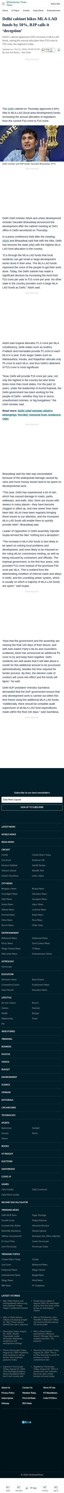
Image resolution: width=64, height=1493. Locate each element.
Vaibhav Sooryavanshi (11, 1236)
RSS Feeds (27, 1403)
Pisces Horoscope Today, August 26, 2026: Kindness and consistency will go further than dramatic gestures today (15, 1355)
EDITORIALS (7, 1100)
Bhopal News (38, 889)
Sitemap (5, 1403)
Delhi (11, 108)
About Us (5, 1388)
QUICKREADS (8, 1169)
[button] (3, 4)
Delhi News (6, 899)
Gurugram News (39, 899)
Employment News (40, 985)
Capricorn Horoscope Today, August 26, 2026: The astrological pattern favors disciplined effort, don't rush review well (14, 1371)
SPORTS (5, 1123)
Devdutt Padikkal (9, 865)
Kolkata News (7, 910)
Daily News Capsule (12, 800)
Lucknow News (39, 910)
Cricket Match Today (41, 855)
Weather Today (29, 1393)
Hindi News (37, 1280)
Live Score (6, 860)
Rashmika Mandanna (11, 1231)
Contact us (27, 1388)
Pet (2, 1024)
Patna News (7, 920)
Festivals (36, 1008)
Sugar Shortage (39, 1215)
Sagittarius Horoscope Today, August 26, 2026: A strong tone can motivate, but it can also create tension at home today (45, 1371)
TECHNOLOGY (8, 1115)
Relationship (7, 1019)
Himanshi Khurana (40, 1226)
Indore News (7, 904)
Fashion (4, 1008)
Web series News (9, 954)
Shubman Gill (38, 860)
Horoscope (6, 967)
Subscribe (55, 4)
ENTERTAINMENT (10, 933)
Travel (34, 1019)
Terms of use (49, 1388)
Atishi (5, 240)
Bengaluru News (9, 889)
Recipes (35, 1013)
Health (4, 1013)
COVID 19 (6, 1177)
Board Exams (38, 980)
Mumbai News (8, 915)
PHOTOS (5, 1054)
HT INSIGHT (7, 1154)
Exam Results (7, 990)
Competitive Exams (10, 985)
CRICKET (5, 850)
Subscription (7, 1398)
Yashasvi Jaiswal (8, 871)
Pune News (37, 920)
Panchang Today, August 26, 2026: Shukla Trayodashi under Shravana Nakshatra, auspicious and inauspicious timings (14, 1337)
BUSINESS (6, 1047)
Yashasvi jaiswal (39, 1231)
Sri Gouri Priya (8, 1241)
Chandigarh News (9, 894)
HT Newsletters (50, 1393)
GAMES (5, 1184)
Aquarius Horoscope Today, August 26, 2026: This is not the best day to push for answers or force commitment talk (46, 1355)
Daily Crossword (39, 1190)
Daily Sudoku (7, 1190)
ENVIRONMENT (9, 1077)
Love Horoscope (8, 1247)
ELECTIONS (7, 1162)
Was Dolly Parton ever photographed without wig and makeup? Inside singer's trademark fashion (15, 1304)
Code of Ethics (50, 1398)
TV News (36, 949)
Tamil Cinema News (41, 943)
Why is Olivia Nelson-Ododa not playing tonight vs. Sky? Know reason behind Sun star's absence (15, 1321)
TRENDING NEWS (10, 1210)
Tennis (35, 1133)
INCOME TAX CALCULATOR (14, 1202)
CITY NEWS (7, 884)
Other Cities (37, 925)
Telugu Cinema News (11, 949)
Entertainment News (10, 1275)
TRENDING (6, 1039)
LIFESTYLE (6, 998)
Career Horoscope (40, 1241)
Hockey (4, 1133)
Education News (39, 990)
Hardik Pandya (38, 865)
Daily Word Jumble (10, 1195)
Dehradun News (39, 894)
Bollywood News (9, 938)
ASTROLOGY (7, 962)
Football (35, 1128)
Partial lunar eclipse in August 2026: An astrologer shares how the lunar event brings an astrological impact (46, 1306)
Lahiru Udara (38, 876)
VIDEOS (5, 1062)
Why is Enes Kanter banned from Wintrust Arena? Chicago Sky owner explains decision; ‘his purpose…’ (46, 1336)
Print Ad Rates (29, 1398)
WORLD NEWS (8, 835)
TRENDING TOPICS (10, 1254)
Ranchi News (7, 925)
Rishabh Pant (38, 871)
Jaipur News (37, 904)
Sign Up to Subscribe (32, 807)
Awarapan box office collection (46, 1236)
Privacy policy (7, 1393)
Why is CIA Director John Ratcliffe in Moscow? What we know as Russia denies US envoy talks (45, 1321)
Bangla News (38, 1275)
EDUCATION (7, 974)
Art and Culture (8, 1003)
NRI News (6, 1286)
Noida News (37, 915)
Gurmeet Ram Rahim (11, 1226)
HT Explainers (38, 1286)
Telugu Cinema (38, 1270)
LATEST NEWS (8, 827)
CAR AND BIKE (8, 1108)
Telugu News (7, 1280)
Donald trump (7, 1221)
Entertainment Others (42, 954)
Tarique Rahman (39, 1221)
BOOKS (5, 1146)
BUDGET (5, 1070)
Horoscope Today (40, 1247)
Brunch (35, 1003)
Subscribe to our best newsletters (32, 793)
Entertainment (53, 10)
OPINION (6, 1092)
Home (5, 10)
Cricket (26, 10)
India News (38, 10)
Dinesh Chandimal (9, 876)
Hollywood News (40, 938)
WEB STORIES (8, 1032)
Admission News (9, 980)
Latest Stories (10, 1296)
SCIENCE (5, 1085)
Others (4, 1139)
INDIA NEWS (7, 842)
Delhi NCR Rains (9, 1215)
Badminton (6, 1128)
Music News (7, 943)
